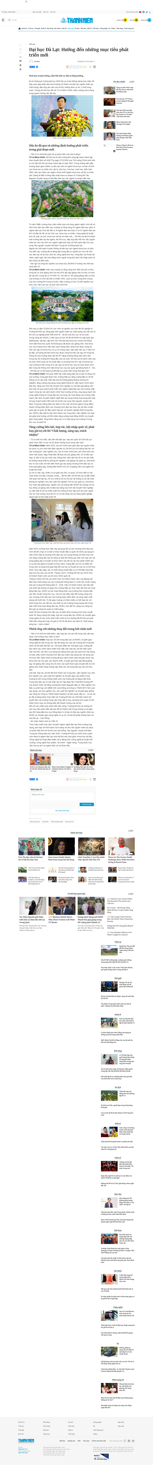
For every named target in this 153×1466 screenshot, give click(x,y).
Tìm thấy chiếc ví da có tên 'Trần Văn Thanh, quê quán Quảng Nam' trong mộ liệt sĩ (117, 969)
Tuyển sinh (45, 821)
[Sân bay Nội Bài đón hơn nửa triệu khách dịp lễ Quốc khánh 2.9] (109, 1023)
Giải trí (89, 28)
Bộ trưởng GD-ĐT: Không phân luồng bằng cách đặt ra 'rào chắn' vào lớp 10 (126, 1201)
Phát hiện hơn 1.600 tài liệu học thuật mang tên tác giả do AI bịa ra (118, 1326)
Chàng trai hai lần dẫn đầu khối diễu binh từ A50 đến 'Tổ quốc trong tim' (126, 1165)
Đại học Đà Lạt (69, 821)
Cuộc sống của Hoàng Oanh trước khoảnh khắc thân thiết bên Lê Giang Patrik (126, 1131)
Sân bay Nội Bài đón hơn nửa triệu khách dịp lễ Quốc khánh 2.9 (127, 1021)
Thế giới (37, 28)
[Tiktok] (147, 12)
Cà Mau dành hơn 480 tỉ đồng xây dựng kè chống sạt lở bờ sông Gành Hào (116, 1034)
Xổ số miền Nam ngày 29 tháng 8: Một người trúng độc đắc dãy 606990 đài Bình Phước (116, 1070)
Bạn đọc (121, 1422)
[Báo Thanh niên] (26, 1441)
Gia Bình (37, 61)
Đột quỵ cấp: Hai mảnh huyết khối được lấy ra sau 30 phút (117, 1290)
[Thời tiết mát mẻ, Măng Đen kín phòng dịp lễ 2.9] (109, 1095)
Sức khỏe (57, 28)
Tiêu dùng (119, 28)
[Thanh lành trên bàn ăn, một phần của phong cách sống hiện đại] (109, 1388)
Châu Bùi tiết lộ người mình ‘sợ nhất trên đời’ (117, 1142)
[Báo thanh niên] (76, 20)
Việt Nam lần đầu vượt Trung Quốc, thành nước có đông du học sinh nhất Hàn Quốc (117, 1213)
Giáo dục (71, 28)
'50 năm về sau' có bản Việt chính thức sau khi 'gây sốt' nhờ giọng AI (117, 1148)
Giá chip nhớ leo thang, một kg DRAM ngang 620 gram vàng (117, 1334)
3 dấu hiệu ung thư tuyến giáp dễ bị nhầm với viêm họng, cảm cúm (126, 1278)
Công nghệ (104, 28)
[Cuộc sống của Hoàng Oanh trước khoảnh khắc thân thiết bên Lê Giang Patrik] (109, 1132)
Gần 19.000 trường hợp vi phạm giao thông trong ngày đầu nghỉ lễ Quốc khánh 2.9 (116, 961)
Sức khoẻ (46, 1426)
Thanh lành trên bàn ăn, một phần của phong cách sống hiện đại (126, 1387)
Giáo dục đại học (35, 821)
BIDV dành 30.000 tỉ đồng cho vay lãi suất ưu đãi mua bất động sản (117, 1041)
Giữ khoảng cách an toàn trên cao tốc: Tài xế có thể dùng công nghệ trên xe (117, 1363)
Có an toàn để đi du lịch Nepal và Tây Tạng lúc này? (117, 1114)
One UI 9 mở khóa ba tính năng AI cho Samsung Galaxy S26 (126, 1313)
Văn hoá (71, 1426)
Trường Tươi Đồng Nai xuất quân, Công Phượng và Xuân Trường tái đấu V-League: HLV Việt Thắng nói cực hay (117, 1251)
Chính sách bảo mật (99, 1441)
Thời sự (31, 28)
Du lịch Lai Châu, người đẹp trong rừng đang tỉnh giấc (117, 1106)
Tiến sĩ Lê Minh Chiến (57, 821)
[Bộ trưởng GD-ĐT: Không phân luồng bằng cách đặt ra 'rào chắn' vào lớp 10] (109, 1202)
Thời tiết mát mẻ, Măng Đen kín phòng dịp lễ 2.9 (126, 1094)
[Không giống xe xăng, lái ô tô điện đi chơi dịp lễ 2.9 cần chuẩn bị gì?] (109, 1352)
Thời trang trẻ (129, 28)
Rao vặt (121, 1426)
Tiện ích (46, 12)
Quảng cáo (71, 1441)
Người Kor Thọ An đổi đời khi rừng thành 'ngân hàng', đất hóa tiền (127, 949)
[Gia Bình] (31, 62)
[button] (20, 45)
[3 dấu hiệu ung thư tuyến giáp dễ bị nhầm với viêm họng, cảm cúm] (109, 1279)
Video (113, 28)
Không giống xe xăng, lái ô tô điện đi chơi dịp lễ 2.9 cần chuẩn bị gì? (126, 1351)
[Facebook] (143, 12)
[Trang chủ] (19, 28)
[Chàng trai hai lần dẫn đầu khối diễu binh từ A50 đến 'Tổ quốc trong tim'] (109, 1166)
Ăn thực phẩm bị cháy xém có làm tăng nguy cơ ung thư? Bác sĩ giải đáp (117, 1298)
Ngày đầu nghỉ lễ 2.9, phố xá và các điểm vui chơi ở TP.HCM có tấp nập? (116, 1177)
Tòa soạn (86, 1441)
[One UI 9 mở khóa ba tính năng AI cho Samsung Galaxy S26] (109, 1315)
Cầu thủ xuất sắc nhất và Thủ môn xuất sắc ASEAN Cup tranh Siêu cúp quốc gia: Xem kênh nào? (117, 1260)
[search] (20, 20)
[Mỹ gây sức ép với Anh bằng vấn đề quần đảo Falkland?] (109, 986)
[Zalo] (150, 12)
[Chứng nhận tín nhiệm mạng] (101, 1457)
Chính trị (24, 28)
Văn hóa (83, 28)
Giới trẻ (64, 28)
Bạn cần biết (37, 12)
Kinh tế (43, 28)
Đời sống (50, 28)
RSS (79, 1441)
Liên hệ (52, 12)
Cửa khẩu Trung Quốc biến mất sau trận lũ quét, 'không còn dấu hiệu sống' (116, 1005)
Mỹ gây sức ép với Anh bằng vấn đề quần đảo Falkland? (126, 984)
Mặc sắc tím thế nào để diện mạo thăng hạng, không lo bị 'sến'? (117, 1399)
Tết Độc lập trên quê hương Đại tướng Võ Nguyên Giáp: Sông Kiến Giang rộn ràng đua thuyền (126, 1059)
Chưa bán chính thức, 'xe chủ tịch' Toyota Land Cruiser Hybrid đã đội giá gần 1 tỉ (117, 1370)
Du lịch (77, 28)
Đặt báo (62, 1441)
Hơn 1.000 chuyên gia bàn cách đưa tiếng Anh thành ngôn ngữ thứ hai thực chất (117, 1221)
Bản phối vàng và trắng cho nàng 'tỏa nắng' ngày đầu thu (116, 1406)
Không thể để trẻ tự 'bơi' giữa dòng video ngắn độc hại (117, 1184)
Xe (109, 28)
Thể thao (96, 28)
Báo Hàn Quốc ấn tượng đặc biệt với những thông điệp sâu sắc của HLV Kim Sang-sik (126, 1239)
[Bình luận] (20, 61)
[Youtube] (140, 12)
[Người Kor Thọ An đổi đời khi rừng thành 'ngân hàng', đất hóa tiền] (109, 950)
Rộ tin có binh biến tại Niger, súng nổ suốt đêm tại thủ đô (117, 997)
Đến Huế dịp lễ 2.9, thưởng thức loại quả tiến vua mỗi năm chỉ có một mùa (116, 1078)
